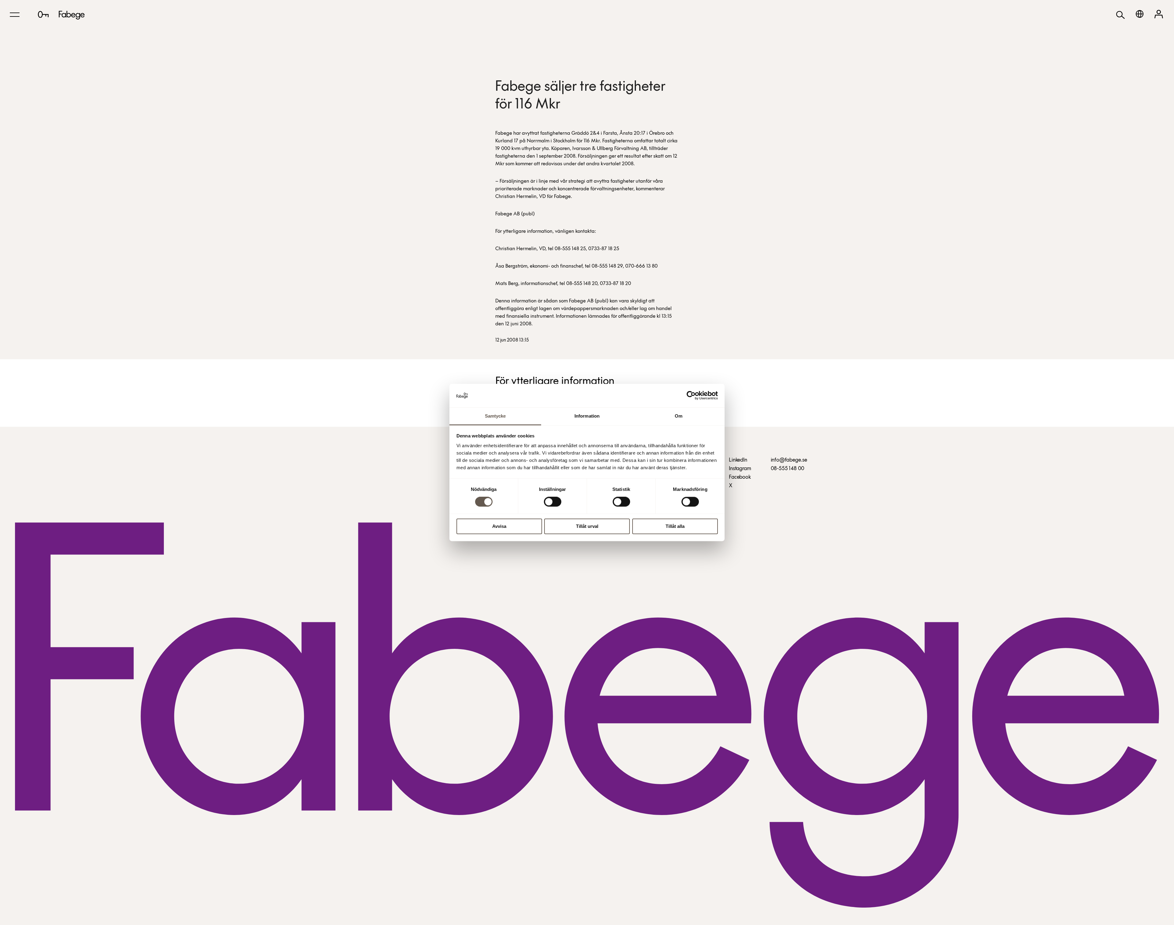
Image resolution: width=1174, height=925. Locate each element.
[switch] (552, 502)
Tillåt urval (587, 526)
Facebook (740, 477)
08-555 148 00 (788, 469)
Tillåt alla (675, 526)
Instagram (740, 469)
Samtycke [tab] (495, 416)
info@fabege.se (789, 460)
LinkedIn (738, 460)
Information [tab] (587, 416)
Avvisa (499, 526)
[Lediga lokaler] (43, 14)
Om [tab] (678, 416)
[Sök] (1120, 14)
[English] (1140, 14)
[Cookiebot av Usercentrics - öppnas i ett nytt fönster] (691, 395)
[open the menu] (15, 15)
